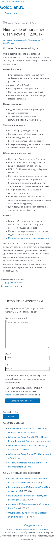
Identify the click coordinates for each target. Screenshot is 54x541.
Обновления (34, 40)
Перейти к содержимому (12, 1)
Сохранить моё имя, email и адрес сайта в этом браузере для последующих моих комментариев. (26, 379)
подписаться (11, 394)
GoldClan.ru (12, 7)
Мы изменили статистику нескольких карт (28, 238)
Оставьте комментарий (14, 40)
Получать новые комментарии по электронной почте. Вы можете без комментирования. (24, 391)
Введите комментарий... (17, 318)
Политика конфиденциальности (21, 529)
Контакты (43, 529)
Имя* (8, 354)
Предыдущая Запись (12, 282)
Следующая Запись (11, 286)
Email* (8, 364)
